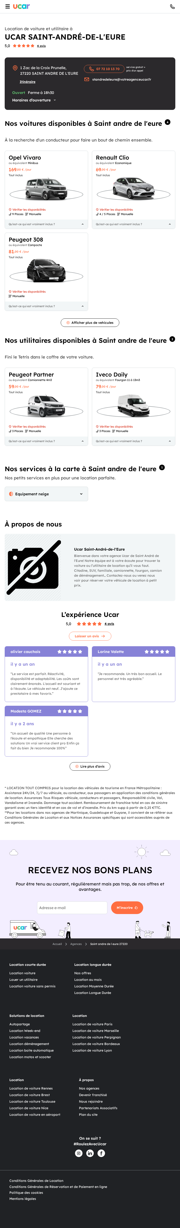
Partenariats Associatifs (98, 1108)
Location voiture (22, 973)
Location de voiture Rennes (31, 1088)
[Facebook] (101, 1153)
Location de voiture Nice (28, 1108)
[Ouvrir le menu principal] (6, 6)
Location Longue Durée (92, 993)
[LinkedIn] (90, 1153)
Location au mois (88, 980)
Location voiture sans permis (32, 986)
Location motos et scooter (30, 1057)
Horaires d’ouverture (31, 100)
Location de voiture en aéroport (34, 1114)
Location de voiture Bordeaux (96, 1044)
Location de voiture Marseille (95, 1031)
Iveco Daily (112, 374)
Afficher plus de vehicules (92, 323)
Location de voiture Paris (92, 1024)
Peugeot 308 (26, 239)
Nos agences (89, 1088)
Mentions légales (22, 1199)
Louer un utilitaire (23, 980)
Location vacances (24, 1037)
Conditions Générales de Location (36, 1181)
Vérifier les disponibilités (29, 209)
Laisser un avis (87, 636)
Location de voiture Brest (29, 1095)
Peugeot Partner (31, 374)
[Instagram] (78, 1153)
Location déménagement (29, 1044)
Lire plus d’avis (92, 766)
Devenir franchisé (93, 1095)
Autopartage (19, 1024)
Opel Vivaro (25, 157)
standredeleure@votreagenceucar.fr (121, 79)
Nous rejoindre (91, 1101)
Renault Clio (112, 157)
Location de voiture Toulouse (32, 1101)
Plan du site (88, 1114)
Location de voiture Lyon (92, 1050)
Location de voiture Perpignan (96, 1037)
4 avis (41, 46)
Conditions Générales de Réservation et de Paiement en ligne (58, 1187)
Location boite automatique (31, 1050)
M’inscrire (125, 908)
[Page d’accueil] (21, 6)
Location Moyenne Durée (94, 986)
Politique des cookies (26, 1193)
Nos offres (82, 973)
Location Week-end (24, 1031)
